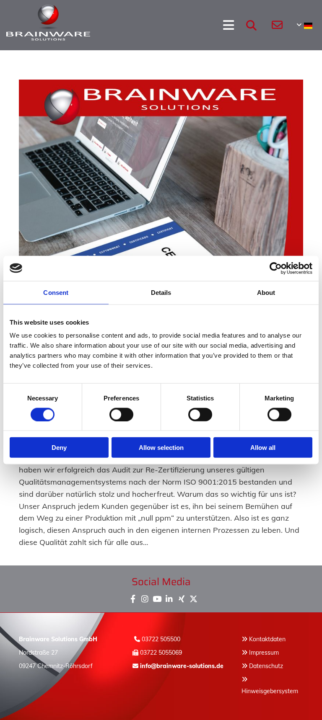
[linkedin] (169, 597)
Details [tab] (161, 292)
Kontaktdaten (267, 639)
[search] (251, 25)
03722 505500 (161, 639)
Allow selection (161, 447)
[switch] (121, 414)
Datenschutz (266, 666)
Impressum (264, 652)
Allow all (262, 447)
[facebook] (133, 597)
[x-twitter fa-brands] (193, 597)
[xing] (181, 597)
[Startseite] (32, 25)
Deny (59, 447)
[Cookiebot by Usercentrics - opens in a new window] (275, 268)
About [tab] (266, 292)
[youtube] (157, 597)
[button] (146, 25)
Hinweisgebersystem (270, 691)
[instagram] (145, 597)
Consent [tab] (55, 292)
